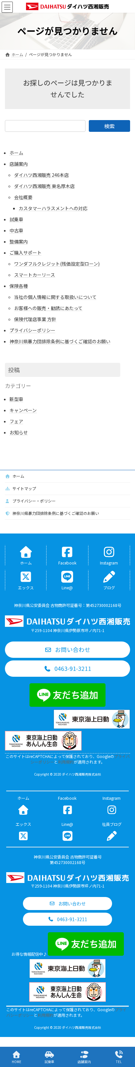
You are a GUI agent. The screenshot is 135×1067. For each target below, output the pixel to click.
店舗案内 (19, 164)
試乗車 (16, 219)
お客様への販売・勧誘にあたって (48, 308)
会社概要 (23, 197)
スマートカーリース (34, 274)
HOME (16, 1061)
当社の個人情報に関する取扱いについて (55, 297)
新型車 (16, 399)
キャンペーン (23, 410)
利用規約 (66, 762)
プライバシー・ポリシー (33, 500)
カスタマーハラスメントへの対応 (53, 208)
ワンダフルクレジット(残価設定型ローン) (57, 263)
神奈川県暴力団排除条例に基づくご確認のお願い (60, 341)
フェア (16, 421)
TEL (119, 1061)
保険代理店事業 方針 (35, 319)
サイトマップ (23, 488)
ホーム (16, 152)
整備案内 (19, 241)
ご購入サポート (26, 252)
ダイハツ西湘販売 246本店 (41, 175)
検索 (109, 126)
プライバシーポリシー (32, 330)
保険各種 (19, 286)
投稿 (14, 369)
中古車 (16, 230)
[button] (67, 650)
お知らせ (19, 432)
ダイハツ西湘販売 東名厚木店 (44, 186)
